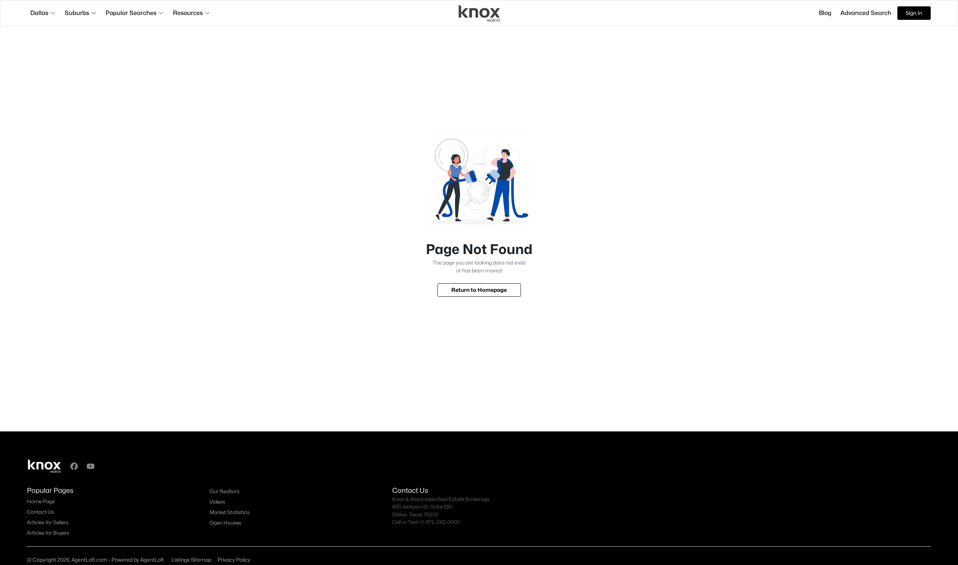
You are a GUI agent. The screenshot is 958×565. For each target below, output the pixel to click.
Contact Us (40, 512)
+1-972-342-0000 (439, 522)
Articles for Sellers (47, 522)
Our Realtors (225, 491)
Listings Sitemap (191, 559)
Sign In (914, 13)
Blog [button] (825, 12)
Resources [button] (188, 12)
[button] (74, 466)
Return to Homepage (479, 290)
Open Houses (225, 523)
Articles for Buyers (48, 533)
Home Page (41, 501)
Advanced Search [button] (865, 12)
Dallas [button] (39, 12)
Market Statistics (230, 512)
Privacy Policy (233, 559)
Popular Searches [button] (131, 12)
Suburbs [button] (77, 12)
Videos (217, 502)
